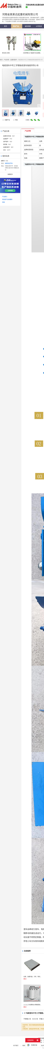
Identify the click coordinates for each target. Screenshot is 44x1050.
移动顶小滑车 (6, 53)
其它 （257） (7, 150)
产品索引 (4, 197)
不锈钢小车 (27, 1019)
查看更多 (10, 174)
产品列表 (6, 60)
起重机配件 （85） (8, 147)
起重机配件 (13, 60)
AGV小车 (35, 1019)
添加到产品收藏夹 (7, 199)
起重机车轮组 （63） (9, 136)
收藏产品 (7, 120)
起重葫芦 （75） (8, 139)
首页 (1, 60)
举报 (16, 120)
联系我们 (25, 1045)
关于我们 (15, 1045)
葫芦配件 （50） (8, 142)
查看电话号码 (9, 163)
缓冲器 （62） (7, 144)
